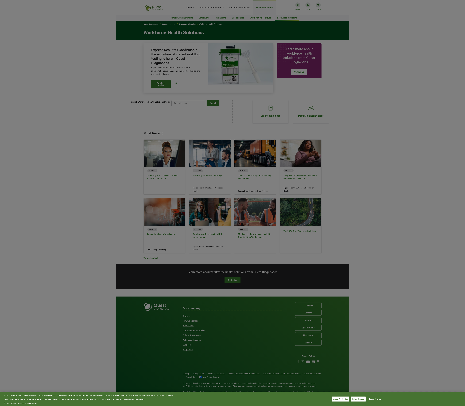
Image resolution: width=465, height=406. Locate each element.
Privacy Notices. (31, 403)
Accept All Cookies (340, 399)
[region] (232, 399)
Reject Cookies (358, 399)
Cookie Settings (375, 399)
